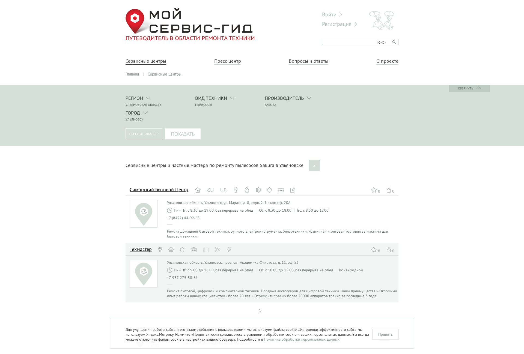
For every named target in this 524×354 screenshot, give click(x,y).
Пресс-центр (227, 61)
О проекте (387, 61)
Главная (132, 74)
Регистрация (337, 23)
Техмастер (141, 249)
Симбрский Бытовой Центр (159, 189)
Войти (329, 14)
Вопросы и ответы (308, 61)
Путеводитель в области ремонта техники (190, 38)
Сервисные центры (146, 61)
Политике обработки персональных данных (302, 339)
